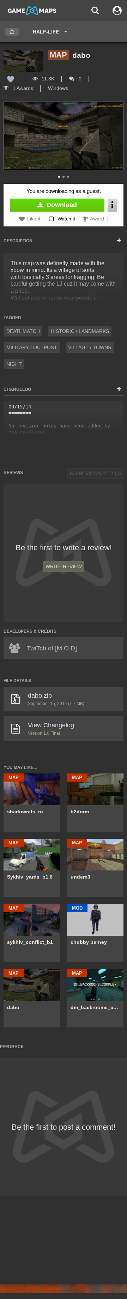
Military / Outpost (31, 347)
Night (14, 364)
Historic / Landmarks (80, 331)
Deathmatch (23, 331)
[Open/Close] (119, 241)
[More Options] (112, 205)
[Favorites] (12, 32)
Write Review (64, 566)
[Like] (11, 78)
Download (61, 204)
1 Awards (22, 88)
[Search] (95, 10)
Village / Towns (89, 347)
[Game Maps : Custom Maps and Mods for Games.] (32, 10)
